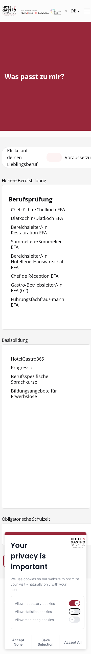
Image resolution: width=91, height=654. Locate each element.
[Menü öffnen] (87, 11)
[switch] (74, 603)
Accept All (73, 642)
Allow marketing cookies (34, 620)
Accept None (18, 642)
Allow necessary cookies (35, 603)
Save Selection (45, 642)
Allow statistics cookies (33, 611)
